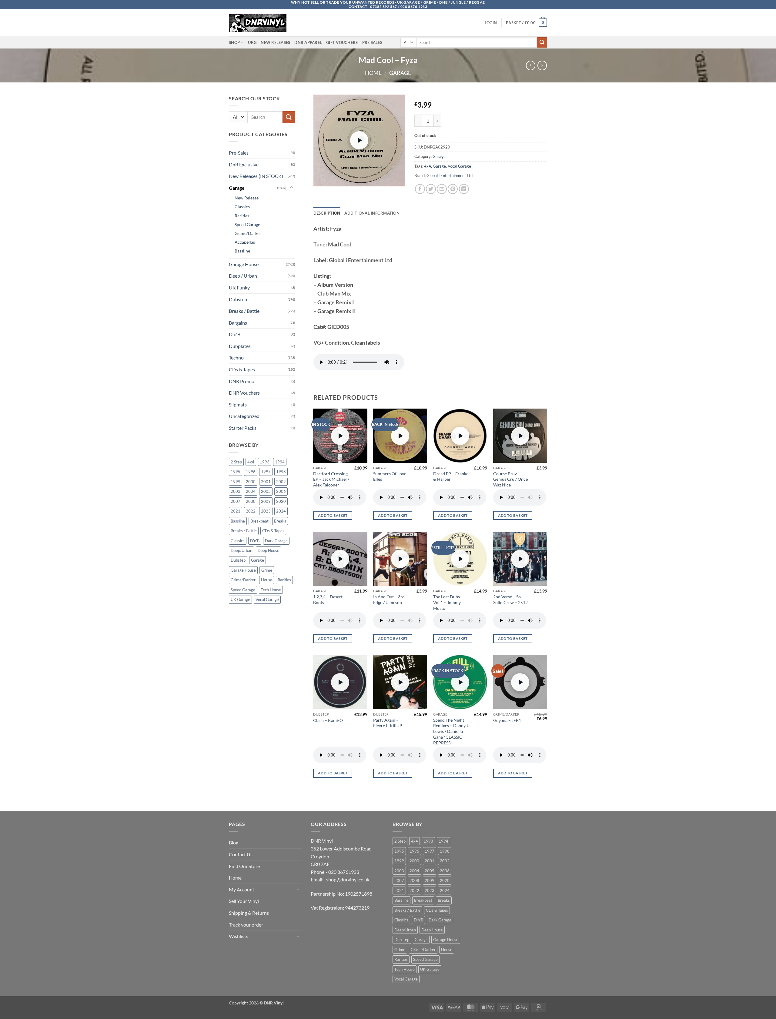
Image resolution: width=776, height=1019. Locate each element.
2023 (266, 511)
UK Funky (239, 287)
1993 (264, 461)
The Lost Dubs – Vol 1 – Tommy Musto (448, 602)
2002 (281, 481)
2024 (281, 511)
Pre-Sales (239, 152)
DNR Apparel (308, 42)
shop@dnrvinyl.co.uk (348, 879)
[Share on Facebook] (420, 189)
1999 (235, 481)
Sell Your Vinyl (244, 901)
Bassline (242, 250)
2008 (251, 501)
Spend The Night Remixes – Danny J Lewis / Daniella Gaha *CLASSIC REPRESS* (450, 731)
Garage (400, 72)
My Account (241, 889)
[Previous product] (542, 65)
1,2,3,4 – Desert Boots (328, 599)
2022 (251, 511)
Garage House (244, 264)
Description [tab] (326, 213)
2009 (266, 501)
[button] (491, 23)
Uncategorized (244, 416)
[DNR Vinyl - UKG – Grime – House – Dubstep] (259, 23)
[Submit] (542, 42)
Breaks (280, 521)
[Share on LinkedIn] (464, 189)
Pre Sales (372, 42)
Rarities (242, 215)
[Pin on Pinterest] (453, 189)
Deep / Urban (243, 276)
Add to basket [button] (333, 515)
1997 (266, 471)
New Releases (275, 42)
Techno (236, 357)
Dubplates (240, 346)
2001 (266, 481)
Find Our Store (244, 866)
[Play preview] (359, 140)
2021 (235, 511)
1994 (280, 461)
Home (373, 72)
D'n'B (234, 334)
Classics (242, 206)
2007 (235, 501)
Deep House (268, 550)
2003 (235, 491)
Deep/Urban (241, 550)
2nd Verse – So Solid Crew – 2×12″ (511, 599)
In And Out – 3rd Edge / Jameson (389, 599)
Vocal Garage (267, 599)
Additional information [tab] (372, 213)
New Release (247, 197)
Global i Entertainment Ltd (449, 175)
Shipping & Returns (249, 913)
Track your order (246, 924)
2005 (266, 491)
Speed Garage (247, 224)
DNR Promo (241, 381)
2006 (281, 491)
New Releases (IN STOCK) (256, 176)
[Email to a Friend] (442, 189)
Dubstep (238, 299)
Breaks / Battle (244, 311)
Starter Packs (242, 428)
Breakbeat (259, 521)
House (266, 579)
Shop (234, 42)
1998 (281, 471)
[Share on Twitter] (431, 189)
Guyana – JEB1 (507, 720)
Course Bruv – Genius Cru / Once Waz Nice (510, 479)
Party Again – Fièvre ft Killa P (387, 722)
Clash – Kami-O (328, 720)
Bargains (238, 323)
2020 (281, 501)
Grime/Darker (248, 233)
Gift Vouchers (342, 42)
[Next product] (530, 65)
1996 (251, 471)
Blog (233, 842)
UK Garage (240, 599)
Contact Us (241, 854)
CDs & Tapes (242, 369)
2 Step (236, 461)
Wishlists (238, 936)
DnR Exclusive (244, 164)
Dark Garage (276, 540)
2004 (251, 491)
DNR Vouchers (244, 393)
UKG (252, 42)
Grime (266, 570)
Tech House (271, 589)
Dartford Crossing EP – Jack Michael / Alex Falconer (331, 479)
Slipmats (238, 404)
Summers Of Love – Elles (391, 476)
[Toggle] (291, 187)
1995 (235, 471)
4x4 (250, 461)
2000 (251, 481)
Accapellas (245, 242)
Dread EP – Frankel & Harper (451, 476)
